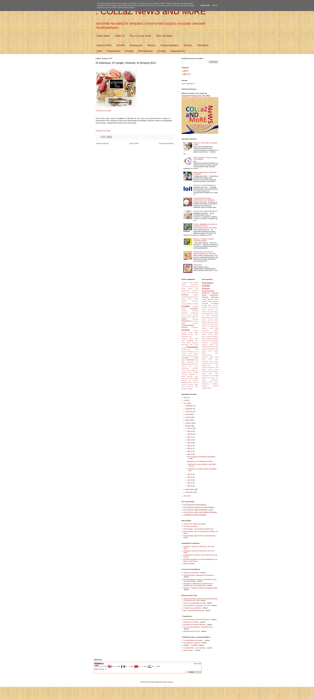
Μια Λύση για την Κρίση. (191, 622)
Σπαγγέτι (189, 356)
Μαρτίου (188, 426)
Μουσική (190, 334)
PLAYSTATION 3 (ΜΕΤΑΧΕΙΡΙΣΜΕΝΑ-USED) (198, 510)
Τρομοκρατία (190, 362)
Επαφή (161, 51)
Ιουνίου (188, 417)
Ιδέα (192, 321)
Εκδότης (184, 303)
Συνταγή (195, 357)
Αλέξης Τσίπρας (206, 322)
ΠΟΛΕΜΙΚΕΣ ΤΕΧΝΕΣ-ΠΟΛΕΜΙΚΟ (194, 515)
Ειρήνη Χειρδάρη (207, 336)
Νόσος (191, 338)
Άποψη (129, 51)
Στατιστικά (195, 356)
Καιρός (183, 323)
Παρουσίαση (113, 51)
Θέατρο (151, 45)
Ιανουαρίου (189, 492)
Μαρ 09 (190, 483)
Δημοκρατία (194, 292)
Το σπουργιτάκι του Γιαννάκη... (193, 640)
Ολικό (196, 340)
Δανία (188, 292)
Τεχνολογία (190, 360)
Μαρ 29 (190, 434)
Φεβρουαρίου (190, 489)
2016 (186, 496)
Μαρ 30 (190, 431)
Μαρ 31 (190, 428)
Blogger (170, 682)
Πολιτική (184, 347)
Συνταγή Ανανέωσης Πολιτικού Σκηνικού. (196, 619)
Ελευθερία (195, 303)
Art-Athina (215, 305)
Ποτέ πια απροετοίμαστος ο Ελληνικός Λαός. (198, 627)
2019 (186, 397)
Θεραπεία (195, 319)
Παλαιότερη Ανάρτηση (166, 143)
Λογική (190, 332)
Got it (215, 5)
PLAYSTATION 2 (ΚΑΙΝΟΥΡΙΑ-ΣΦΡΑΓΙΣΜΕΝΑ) (198, 507)
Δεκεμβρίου (189, 406)
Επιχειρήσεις (197, 265)
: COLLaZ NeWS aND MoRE (151, 11)
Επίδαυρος (185, 313)
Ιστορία (196, 321)
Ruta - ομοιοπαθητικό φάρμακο (193, 610)
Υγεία (99, 51)
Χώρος (188, 370)
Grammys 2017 (186, 380)
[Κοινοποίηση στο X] (106, 137)
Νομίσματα (185, 338)
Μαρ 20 (190, 451)
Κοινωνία (185, 327)
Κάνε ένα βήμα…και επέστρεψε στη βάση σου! (198, 529)
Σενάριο (196, 353)
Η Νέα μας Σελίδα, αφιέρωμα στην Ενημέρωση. (198, 575)
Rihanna (195, 382)
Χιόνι (190, 366)
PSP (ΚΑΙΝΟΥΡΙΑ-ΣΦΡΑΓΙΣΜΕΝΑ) (194, 505)
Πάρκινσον (195, 342)
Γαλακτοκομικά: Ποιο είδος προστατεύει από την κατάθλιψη (204, 199)
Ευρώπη (188, 317)
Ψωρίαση (195, 372)
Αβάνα (191, 282)
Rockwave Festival (187, 384)
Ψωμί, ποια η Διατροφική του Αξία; (194, 603)
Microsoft (184, 382)
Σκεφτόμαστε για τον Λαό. (191, 631)
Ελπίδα (184, 308)
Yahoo (191, 388)
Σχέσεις (183, 360)
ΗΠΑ (197, 317)
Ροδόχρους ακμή (193, 351)
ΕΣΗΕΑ (184, 317)
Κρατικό (184, 332)
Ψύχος (190, 372)
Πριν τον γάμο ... (188, 650)
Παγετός (188, 342)
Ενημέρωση (136, 45)
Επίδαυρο (195, 310)
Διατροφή (185, 295)
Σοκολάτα (184, 356)
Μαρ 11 (190, 477)
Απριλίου (188, 423)
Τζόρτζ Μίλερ (213, 373)
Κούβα (196, 330)
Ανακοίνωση (194, 284)
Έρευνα (184, 315)
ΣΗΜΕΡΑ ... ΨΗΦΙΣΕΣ (190, 645)
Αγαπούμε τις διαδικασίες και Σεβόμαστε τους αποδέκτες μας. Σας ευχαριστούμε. (198, 584)
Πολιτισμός (203, 45)
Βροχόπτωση (185, 290)
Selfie (188, 386)
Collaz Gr (120, 35)
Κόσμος (188, 45)
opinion (188, 74)
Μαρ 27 (190, 437)
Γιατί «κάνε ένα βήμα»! (190, 526)
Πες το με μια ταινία (140, 35)
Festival (191, 378)
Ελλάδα (120, 45)
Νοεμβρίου (189, 409)
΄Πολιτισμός (185, 282)
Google (196, 378)
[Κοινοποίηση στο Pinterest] (111, 137)
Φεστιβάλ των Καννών (208, 377)
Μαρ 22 (190, 446)
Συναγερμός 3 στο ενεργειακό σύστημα (199, 461)
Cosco (196, 376)
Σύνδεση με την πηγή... (104, 111)
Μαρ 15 (190, 474)
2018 (186, 400)
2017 (186, 403)
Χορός (196, 366)
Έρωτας (189, 315)
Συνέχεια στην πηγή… (104, 131)
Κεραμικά (195, 323)
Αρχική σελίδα (103, 45)
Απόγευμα (190, 286)
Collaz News (103, 35)
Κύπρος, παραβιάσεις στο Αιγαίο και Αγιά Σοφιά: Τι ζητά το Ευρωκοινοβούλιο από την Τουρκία (205, 226)
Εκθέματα (189, 303)
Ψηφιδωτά (184, 372)
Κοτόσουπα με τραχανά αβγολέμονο (205, 211)
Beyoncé (189, 376)
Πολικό (196, 344)
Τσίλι (197, 362)
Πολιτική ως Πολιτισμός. (191, 572)
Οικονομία (190, 340)
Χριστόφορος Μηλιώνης (190, 368)
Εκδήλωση (195, 301)
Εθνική (183, 299)
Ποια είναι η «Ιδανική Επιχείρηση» (204, 185)
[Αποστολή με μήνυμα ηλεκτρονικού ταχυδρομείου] (101, 137)
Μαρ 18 (190, 454)
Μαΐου (187, 420)
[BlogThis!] (104, 137)
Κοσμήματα (195, 327)
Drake (183, 378)
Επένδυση (184, 310)
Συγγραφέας (185, 357)
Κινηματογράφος (170, 45)
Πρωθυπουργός (186, 349)
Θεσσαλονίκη (186, 321)
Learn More (205, 5)
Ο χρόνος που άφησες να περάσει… (195, 524)
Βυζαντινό (195, 290)
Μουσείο (184, 334)
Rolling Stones (211, 313)
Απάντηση (184, 286)
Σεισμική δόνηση (187, 353)
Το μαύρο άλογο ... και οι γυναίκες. (194, 648)
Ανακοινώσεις (177, 51)
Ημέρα (193, 317)
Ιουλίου (188, 414)
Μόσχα (196, 332)
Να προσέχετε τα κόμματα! (192, 643)
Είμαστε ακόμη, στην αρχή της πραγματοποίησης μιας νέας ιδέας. (204, 252)
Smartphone (185, 388)
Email (186, 378)
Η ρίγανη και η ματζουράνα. (192, 608)
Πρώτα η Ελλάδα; (189, 563)
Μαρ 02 (190, 486)
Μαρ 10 (190, 480)
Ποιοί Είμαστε (145, 51)
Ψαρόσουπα (194, 370)
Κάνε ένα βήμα (164, 35)
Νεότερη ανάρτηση (102, 143)
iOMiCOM (195, 380)
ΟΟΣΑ (183, 342)
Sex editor (194, 386)
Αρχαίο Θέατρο (187, 288)
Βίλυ (187, 71)
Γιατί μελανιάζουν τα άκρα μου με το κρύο (196, 605)
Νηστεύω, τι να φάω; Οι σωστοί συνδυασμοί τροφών (203, 240)
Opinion (190, 382)
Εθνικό (190, 299)
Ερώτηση (195, 315)
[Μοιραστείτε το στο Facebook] (108, 137)
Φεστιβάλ (187, 364)
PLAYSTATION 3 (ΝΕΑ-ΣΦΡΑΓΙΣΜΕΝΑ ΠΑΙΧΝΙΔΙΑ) (200, 512)
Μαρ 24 (190, 440)
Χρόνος (184, 370)
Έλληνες (195, 306)
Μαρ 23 (190, 443)
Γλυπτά (184, 292)
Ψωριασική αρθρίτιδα (188, 374)
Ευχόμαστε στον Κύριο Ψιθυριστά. (194, 624)
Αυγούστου (189, 411)
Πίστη (191, 344)
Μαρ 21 (190, 448)
